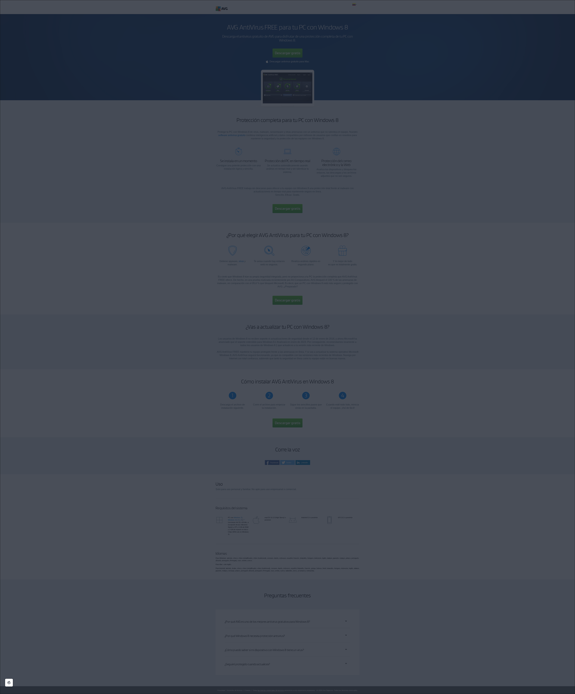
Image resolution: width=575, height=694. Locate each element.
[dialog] (287, 347)
